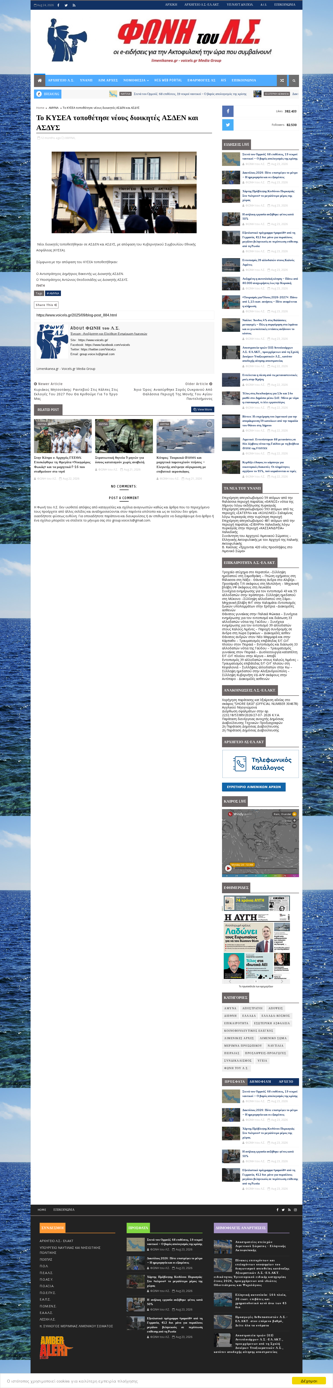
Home (40, 108)
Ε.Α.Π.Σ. (45, 1299)
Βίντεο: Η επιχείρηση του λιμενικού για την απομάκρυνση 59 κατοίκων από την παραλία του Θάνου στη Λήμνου (270, 421)
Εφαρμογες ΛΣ (202, 80)
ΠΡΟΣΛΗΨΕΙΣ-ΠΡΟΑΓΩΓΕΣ (265, 1053)
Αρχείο (286, 1082)
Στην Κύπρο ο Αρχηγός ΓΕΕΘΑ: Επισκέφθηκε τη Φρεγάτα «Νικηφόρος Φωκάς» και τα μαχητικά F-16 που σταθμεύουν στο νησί (62, 464)
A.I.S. (264, 5)
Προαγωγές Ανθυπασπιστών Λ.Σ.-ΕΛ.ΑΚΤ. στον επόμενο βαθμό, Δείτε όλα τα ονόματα (261, 1321)
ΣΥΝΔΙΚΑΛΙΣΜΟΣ (238, 1061)
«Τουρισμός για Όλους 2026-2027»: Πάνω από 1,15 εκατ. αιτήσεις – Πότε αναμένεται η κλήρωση (269, 302)
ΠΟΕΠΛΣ (46, 1259)
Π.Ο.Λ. (44, 1266)
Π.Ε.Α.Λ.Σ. (46, 1273)
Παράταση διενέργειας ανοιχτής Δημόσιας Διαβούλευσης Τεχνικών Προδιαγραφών (253, 721)
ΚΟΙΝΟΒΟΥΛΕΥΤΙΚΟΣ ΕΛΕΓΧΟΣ (248, 1031)
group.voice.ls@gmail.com (97, 354)
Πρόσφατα (235, 1082)
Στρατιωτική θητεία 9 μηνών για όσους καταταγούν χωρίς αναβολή (120, 460)
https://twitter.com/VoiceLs (98, 349)
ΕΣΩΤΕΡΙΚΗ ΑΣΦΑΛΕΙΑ (220, 93)
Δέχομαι (309, 1380)
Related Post (48, 410)
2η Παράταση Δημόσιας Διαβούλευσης (250, 726)
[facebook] (58, 5)
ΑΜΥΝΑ (53, 108)
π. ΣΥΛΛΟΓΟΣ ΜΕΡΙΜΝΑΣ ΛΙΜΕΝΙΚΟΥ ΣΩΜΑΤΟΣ (76, 1326)
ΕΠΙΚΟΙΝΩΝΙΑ (284, 5)
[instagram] (295, 1210)
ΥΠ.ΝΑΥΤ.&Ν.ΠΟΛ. (240, 5)
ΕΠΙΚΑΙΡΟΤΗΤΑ (236, 1023)
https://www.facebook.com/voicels (107, 345)
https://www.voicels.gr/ (93, 340)
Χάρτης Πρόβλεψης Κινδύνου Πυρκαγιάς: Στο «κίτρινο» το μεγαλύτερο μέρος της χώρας (268, 195)
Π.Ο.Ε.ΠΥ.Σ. (48, 1293)
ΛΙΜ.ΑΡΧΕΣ (108, 80)
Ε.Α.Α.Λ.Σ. (46, 1312)
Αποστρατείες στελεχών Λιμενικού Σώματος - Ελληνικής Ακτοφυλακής (260, 1246)
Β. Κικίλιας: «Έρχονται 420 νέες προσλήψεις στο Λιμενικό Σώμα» (257, 549)
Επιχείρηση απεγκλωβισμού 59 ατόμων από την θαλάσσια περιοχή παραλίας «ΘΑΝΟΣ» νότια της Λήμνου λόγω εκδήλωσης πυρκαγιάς (257, 501)
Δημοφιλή (260, 1082)
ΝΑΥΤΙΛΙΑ (68, 93)
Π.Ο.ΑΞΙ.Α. (47, 1286)
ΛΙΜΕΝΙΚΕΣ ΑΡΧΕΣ (239, 1038)
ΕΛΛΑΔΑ (249, 1016)
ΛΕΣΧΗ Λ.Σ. (48, 1319)
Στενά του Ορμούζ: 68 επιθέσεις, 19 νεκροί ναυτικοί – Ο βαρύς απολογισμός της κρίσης (133, 94)
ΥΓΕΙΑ (263, 1061)
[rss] (74, 5)
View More (205, 409)
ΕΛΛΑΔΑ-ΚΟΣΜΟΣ (276, 1016)
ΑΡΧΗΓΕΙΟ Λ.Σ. (61, 80)
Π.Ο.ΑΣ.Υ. (46, 1279)
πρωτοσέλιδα (249, 986)
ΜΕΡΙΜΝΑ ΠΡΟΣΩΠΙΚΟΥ (243, 1046)
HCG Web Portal (168, 80)
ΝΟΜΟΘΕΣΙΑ (134, 80)
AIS (223, 80)
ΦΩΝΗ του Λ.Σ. (236, 1068)
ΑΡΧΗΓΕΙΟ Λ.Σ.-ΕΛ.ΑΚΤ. (202, 5)
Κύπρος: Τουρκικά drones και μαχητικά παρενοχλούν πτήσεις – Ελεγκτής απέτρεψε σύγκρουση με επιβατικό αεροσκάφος (181, 464)
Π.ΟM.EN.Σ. (48, 1306)
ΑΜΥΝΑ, (70, 138)
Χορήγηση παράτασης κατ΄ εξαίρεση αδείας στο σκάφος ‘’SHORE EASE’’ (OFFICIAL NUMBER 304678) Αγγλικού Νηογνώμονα (260, 704)
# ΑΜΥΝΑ (53, 293)
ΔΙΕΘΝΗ (230, 1016)
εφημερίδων (266, 986)
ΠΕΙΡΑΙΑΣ (231, 1053)
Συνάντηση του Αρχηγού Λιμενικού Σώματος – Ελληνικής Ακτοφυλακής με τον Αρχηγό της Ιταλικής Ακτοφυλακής (260, 540)
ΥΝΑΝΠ (86, 80)
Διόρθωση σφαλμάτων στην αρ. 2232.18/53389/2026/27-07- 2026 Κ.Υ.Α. (251, 713)
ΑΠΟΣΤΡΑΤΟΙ (252, 1008)
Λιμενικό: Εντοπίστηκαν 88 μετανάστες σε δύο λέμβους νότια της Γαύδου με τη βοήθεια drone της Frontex (270, 444)
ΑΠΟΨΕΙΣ (275, 1008)
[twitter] (66, 5)
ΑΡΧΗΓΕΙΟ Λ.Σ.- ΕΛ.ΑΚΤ (56, 1241)
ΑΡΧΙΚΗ (171, 5)
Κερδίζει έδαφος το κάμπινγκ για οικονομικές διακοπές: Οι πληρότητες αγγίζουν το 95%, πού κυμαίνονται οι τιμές (269, 467)
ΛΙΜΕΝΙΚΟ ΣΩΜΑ (273, 1038)
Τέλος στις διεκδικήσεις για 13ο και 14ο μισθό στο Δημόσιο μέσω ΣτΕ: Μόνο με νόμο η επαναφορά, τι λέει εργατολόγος (270, 398)
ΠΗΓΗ (40, 285)
